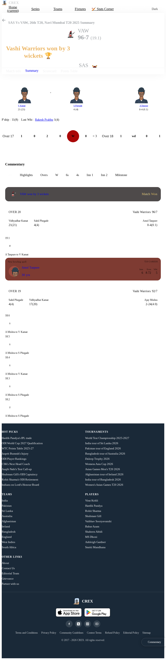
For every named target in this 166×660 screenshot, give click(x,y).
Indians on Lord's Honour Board (20, 484)
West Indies (8, 542)
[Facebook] (69, 623)
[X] (78, 623)
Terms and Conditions (26, 632)
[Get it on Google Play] (97, 612)
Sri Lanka (7, 511)
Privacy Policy (48, 632)
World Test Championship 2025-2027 (107, 438)
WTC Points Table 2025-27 (18, 448)
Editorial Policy (131, 632)
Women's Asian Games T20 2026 (104, 484)
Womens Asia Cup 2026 (99, 464)
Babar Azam (92, 526)
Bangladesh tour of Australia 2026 (105, 453)
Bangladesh (9, 531)
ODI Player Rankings (14, 458)
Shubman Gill (93, 516)
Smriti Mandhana (95, 547)
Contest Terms (94, 632)
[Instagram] (87, 623)
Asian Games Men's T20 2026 (102, 469)
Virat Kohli (91, 500)
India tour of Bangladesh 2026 (103, 479)
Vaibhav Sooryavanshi (98, 521)
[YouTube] (96, 623)
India (5, 500)
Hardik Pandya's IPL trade (17, 438)
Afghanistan (9, 521)
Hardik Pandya (93, 505)
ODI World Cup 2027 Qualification (22, 443)
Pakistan (7, 505)
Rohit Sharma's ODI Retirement (20, 479)
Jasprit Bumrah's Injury (15, 453)
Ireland (6, 526)
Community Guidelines (71, 632)
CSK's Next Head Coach (16, 464)
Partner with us (10, 583)
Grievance (8, 578)
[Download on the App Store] (69, 612)
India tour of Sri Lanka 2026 (101, 443)
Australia (7, 516)
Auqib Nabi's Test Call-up (17, 469)
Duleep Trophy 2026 (97, 458)
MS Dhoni (91, 536)
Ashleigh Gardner (95, 542)
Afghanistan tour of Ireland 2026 (104, 474)
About (5, 563)
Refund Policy (112, 632)
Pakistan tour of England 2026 (103, 448)
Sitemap (146, 632)
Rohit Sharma (93, 511)
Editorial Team (10, 573)
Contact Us (8, 568)
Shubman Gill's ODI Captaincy (20, 474)
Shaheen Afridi (93, 531)
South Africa (9, 547)
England (7, 536)
